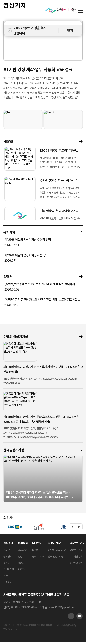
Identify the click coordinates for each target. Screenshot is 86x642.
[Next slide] (79, 527)
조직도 (6, 562)
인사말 (6, 550)
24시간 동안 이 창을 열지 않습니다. (30, 30)
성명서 (21, 556)
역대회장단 (8, 569)
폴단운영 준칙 (76, 562)
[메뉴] (80, 10)
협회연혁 (7, 556)
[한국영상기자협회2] (60, 10)
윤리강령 (7, 582)
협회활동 (23, 543)
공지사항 (22, 550)
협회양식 (22, 569)
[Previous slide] (72, 527)
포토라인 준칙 (76, 556)
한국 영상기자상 (55, 556)
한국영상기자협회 (14, 5)
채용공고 (22, 562)
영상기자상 (54, 543)
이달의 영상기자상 (56, 550)
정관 (5, 575)
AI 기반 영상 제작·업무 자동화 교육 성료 (37, 69)
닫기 (70, 30)
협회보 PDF (38, 556)
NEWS (36, 543)
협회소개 (8, 543)
